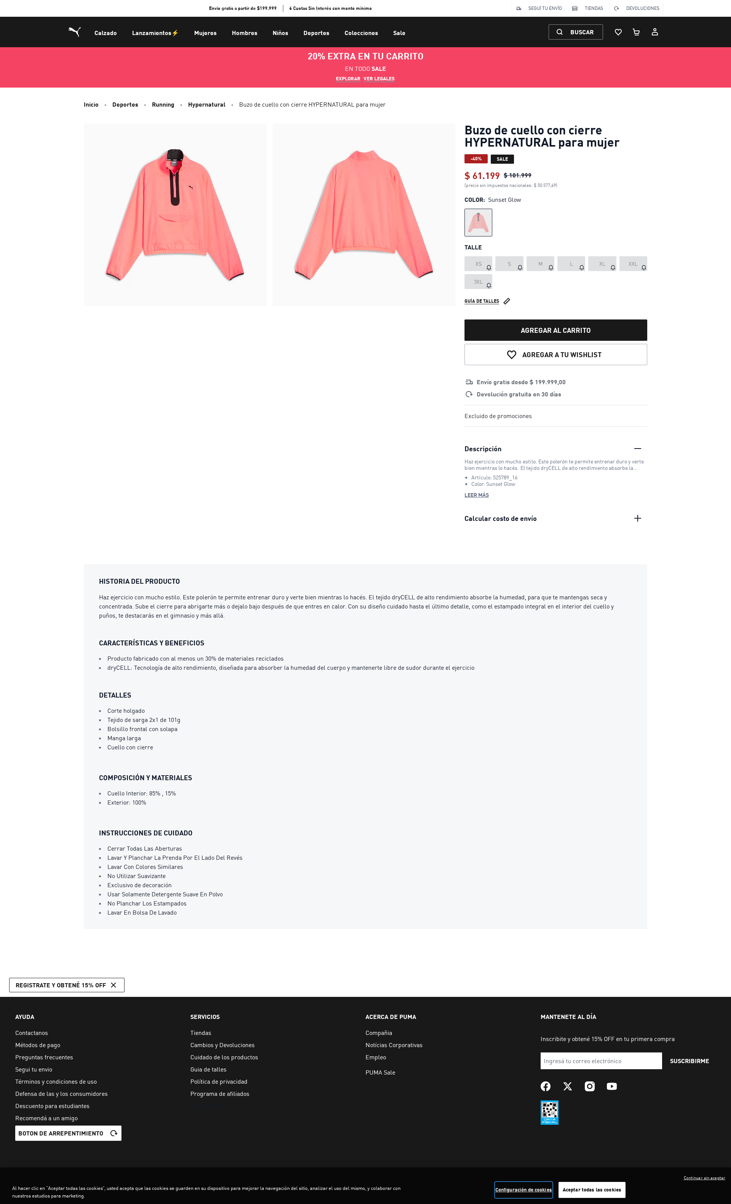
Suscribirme (689, 1060)
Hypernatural (206, 104)
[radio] (478, 222)
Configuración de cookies (523, 1189)
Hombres (244, 32)
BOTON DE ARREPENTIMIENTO (60, 1133)
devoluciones (642, 8)
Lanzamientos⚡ (155, 32)
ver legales (379, 78)
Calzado (105, 32)
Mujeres (205, 32)
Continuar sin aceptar (704, 1177)
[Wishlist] (618, 32)
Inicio (91, 104)
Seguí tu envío (545, 8)
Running (163, 104)
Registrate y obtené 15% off (61, 984)
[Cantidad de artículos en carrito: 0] (636, 32)
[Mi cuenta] (654, 32)
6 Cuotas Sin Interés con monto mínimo (330, 8)
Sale (399, 32)
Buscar (582, 31)
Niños (280, 32)
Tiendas (594, 8)
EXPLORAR (348, 78)
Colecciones (361, 32)
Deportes (316, 32)
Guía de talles (481, 301)
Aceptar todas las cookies (592, 1189)
